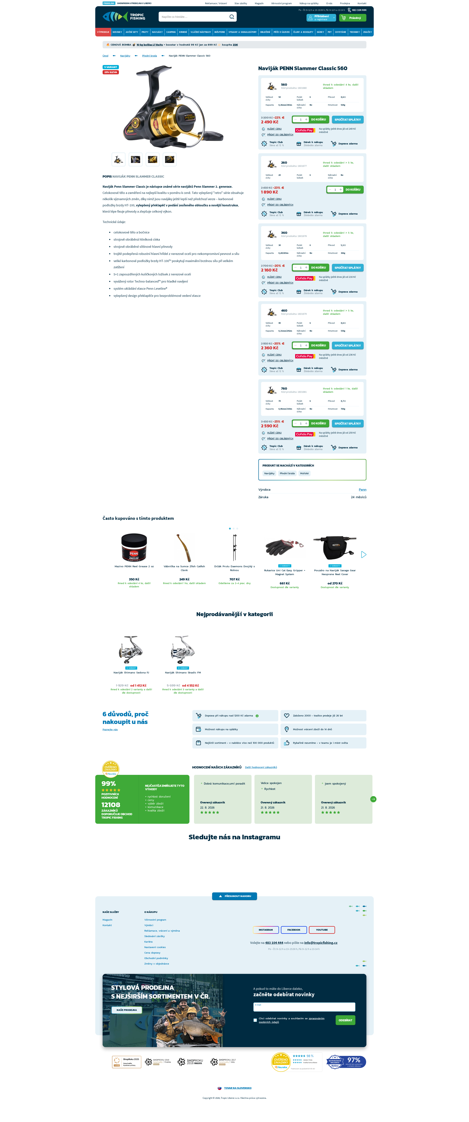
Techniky (355, 32)
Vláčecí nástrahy (201, 32)
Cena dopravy (152, 953)
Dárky (320, 32)
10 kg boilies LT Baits (150, 44)
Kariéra (148, 942)
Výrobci (148, 925)
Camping (171, 32)
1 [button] (230, 529)
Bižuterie (220, 32)
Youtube (322, 930)
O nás (329, 3)
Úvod (105, 56)
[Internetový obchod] (124, 17)
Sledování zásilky (154, 936)
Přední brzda (149, 56)
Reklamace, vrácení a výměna (162, 931)
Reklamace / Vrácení (216, 3)
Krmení (183, 32)
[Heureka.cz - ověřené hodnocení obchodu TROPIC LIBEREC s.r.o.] (296, 1062)
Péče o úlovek (282, 32)
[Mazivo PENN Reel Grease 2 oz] (134, 548)
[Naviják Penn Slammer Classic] (118, 159)
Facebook (293, 930)
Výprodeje (103, 32)
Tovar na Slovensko (238, 1088)
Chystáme (340, 32)
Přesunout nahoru (238, 896)
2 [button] (233, 529)
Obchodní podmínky (156, 958)
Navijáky (157, 32)
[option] (118, 159)
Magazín (259, 3)
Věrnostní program (281, 3)
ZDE (235, 44)
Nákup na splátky (309, 3)
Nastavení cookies (155, 947)
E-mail (258, 1004)
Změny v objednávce (156, 964)
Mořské (304, 473)
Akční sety (132, 32)
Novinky (117, 32)
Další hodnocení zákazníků (261, 767)
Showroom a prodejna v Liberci (128, 3)
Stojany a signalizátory (243, 32)
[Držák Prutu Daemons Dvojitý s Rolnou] (234, 548)
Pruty (145, 32)
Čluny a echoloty (303, 32)
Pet (330, 32)
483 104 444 (274, 942)
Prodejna (345, 3)
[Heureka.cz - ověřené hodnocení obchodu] (110, 769)
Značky (367, 32)
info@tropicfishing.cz (320, 942)
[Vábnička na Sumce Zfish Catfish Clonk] (184, 548)
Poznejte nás (110, 729)
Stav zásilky (240, 3)
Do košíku (318, 119)
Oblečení (265, 32)
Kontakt (362, 3)
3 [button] (237, 529)
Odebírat (345, 1020)
